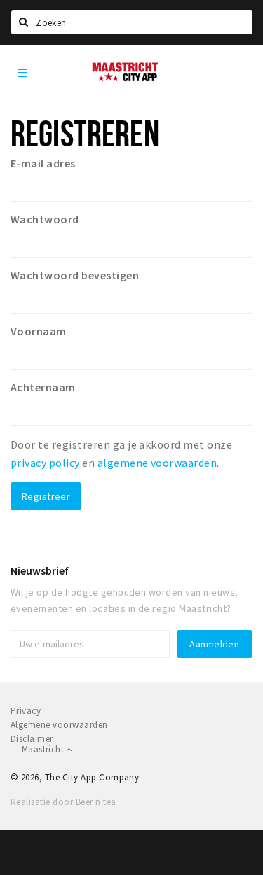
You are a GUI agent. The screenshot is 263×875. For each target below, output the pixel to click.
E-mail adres (43, 163)
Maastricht (44, 749)
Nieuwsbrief (40, 571)
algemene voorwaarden (157, 463)
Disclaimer (32, 739)
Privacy (26, 711)
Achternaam (43, 387)
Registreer (46, 496)
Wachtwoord (45, 219)
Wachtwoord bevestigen (75, 275)
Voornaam (39, 331)
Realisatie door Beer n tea (63, 802)
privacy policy (45, 463)
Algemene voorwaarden (59, 725)
